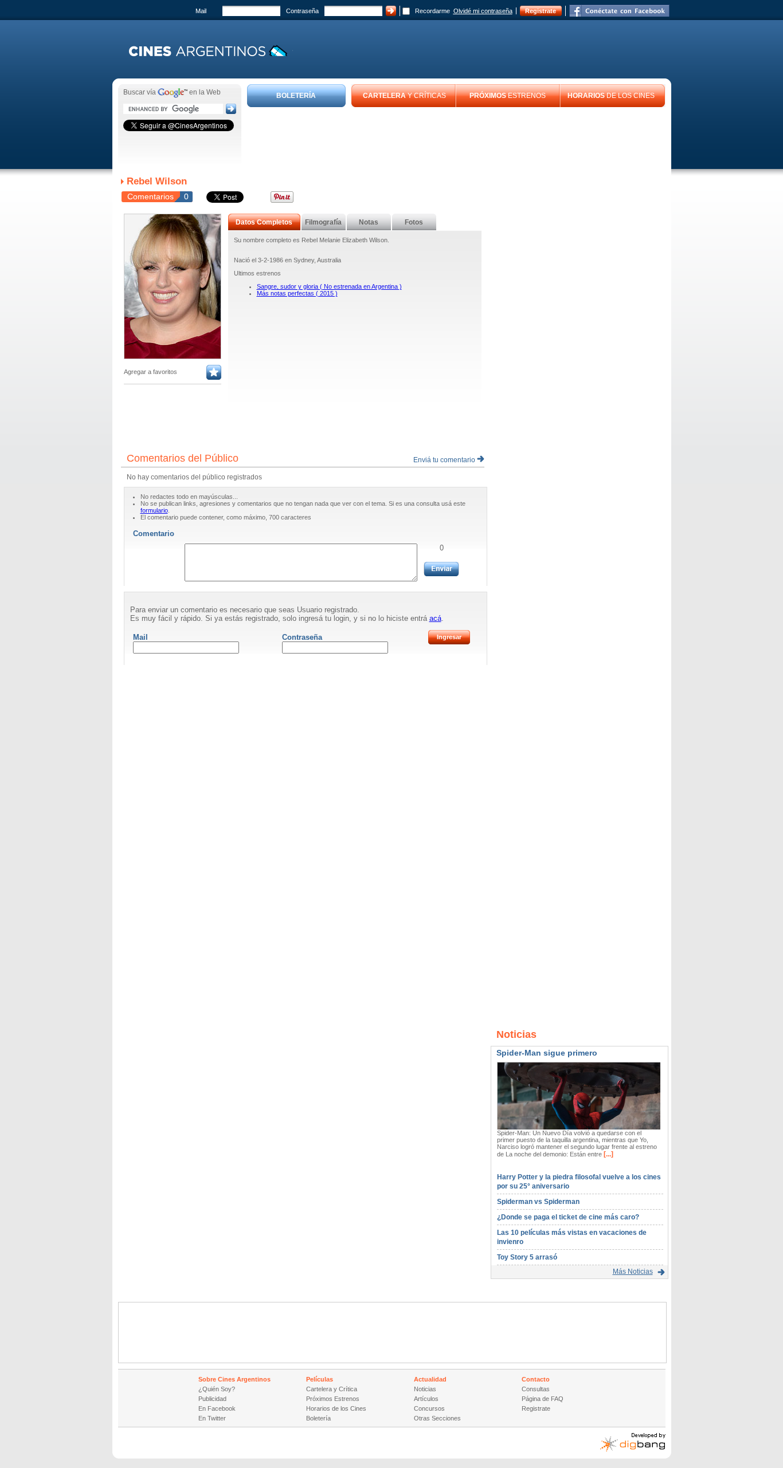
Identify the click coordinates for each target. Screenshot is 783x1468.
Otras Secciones (437, 1418)
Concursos (429, 1408)
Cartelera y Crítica (331, 1389)
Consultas (536, 1389)
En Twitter (212, 1418)
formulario (154, 510)
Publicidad (212, 1398)
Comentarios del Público (182, 458)
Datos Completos (264, 222)
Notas (368, 222)
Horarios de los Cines (336, 1408)
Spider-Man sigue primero (546, 1052)
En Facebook (217, 1408)
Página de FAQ (542, 1398)
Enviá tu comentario (445, 460)
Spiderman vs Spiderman (538, 1202)
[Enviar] (441, 569)
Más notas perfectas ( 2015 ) (297, 293)
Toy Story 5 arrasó (527, 1257)
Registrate (540, 10)
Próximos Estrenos (332, 1398)
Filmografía (323, 222)
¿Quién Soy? (216, 1389)
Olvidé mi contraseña (482, 10)
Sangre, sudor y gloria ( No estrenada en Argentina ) (329, 286)
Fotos (414, 222)
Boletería (318, 1418)
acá (435, 618)
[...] (607, 1154)
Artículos (426, 1398)
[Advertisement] (456, 138)
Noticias (425, 1389)
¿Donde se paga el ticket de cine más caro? (568, 1217)
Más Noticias (633, 1272)
